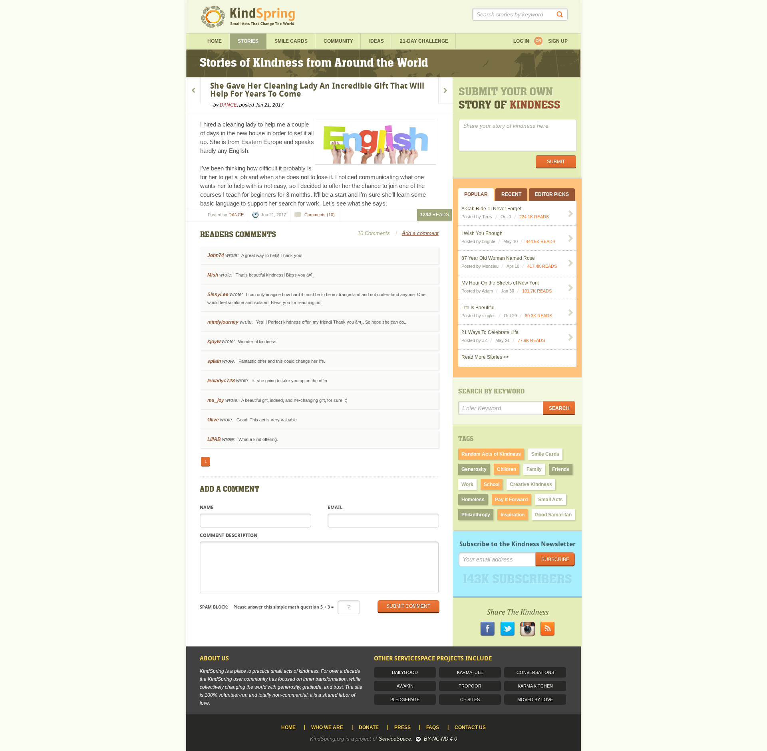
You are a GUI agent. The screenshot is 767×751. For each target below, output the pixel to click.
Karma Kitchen (535, 686)
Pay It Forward (511, 499)
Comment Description (228, 536)
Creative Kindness (531, 484)
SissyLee (218, 294)
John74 (215, 255)
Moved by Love (535, 699)
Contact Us (470, 727)
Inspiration (513, 515)
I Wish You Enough (482, 233)
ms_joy (215, 400)
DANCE (228, 105)
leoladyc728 (221, 380)
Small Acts (550, 499)
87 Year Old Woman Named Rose (498, 258)
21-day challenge (424, 41)
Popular (476, 194)
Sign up (558, 41)
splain (214, 361)
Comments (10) (319, 214)
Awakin (405, 686)
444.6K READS (540, 241)
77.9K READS (531, 340)
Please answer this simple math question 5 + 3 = (267, 607)
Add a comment (420, 233)
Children (506, 469)
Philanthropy (475, 515)
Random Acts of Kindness (491, 454)
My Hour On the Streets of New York (500, 283)
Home (214, 41)
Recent (511, 194)
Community (338, 41)
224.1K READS (534, 216)
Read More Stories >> (485, 357)
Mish (212, 275)
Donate (369, 727)
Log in (521, 41)
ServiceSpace (395, 738)
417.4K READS (542, 266)
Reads (434, 214)
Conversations (535, 672)
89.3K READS (538, 315)
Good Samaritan (553, 515)
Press (402, 727)
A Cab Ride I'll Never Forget (491, 208)
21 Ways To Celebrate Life (490, 332)
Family (534, 469)
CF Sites (470, 699)
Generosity (474, 469)
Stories (248, 41)
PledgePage (404, 699)
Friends (560, 469)
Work (467, 484)
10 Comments (374, 233)
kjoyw (214, 341)
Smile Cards (291, 41)
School (491, 484)
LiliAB (214, 439)
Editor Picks (552, 194)
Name (207, 508)
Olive (213, 420)
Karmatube (470, 672)
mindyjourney (222, 322)
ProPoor (470, 686)
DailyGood (405, 672)
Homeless (473, 499)
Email (335, 508)
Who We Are (327, 727)
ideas (376, 41)
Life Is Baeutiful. (478, 307)
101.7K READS (537, 291)
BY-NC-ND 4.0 (440, 738)
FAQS (432, 727)
